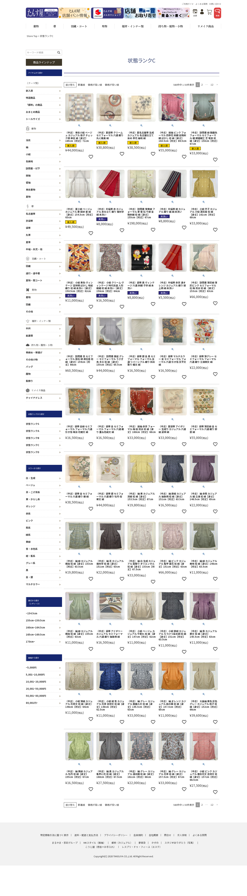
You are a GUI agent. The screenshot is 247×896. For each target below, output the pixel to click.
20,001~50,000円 (36, 688)
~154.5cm (31, 613)
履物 (28, 374)
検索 (217, 15)
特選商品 (30, 97)
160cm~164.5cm (35, 627)
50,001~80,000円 (36, 695)
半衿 (28, 328)
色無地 (29, 161)
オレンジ (30, 506)
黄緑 (28, 541)
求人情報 (182, 835)
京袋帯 (29, 220)
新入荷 (29, 90)
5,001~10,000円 (35, 674)
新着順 (81, 84)
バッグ (29, 366)
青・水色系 (32, 549)
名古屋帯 (30, 213)
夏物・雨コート (34, 280)
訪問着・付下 (33, 168)
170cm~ (30, 641)
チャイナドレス (34, 397)
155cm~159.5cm (35, 620)
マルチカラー (33, 584)
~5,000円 (31, 667)
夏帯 (28, 242)
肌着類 (29, 335)
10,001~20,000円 (36, 681)
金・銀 (29, 577)
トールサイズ (33, 119)
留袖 (28, 182)
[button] (217, 84)
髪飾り (29, 381)
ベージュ (30, 485)
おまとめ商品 (33, 112)
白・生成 (30, 478)
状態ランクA (32, 431)
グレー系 (30, 563)
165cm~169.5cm (35, 634)
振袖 (28, 175)
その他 (29, 311)
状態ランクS (32, 424)
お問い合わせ (215, 3)
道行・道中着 (33, 273)
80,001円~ (32, 703)
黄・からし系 (33, 499)
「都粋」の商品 (34, 105)
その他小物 (32, 359)
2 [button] (202, 84)
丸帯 (28, 235)
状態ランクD (32, 452)
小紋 (28, 154)
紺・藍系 (30, 556)
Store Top (32, 36)
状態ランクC (32, 445)
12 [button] (212, 84)
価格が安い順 (112, 84)
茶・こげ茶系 (33, 492)
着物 (28, 297)
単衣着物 (30, 189)
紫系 (28, 527)
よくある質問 (201, 3)
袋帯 (28, 228)
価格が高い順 (95, 84)
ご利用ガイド (188, 3)
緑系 (28, 534)
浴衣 (28, 140)
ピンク (29, 520)
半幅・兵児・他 (34, 249)
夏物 (28, 196)
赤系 (28, 513)
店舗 (195, 15)
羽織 (28, 266)
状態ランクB (32, 438)
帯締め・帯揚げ (34, 352)
